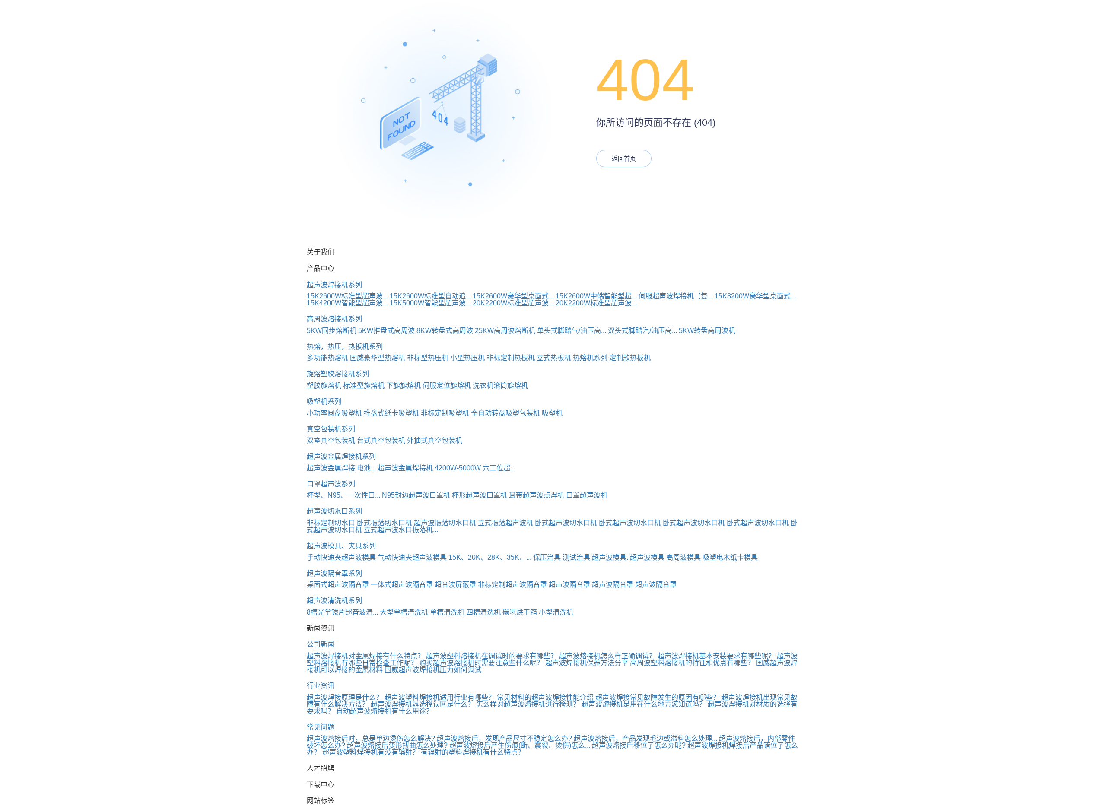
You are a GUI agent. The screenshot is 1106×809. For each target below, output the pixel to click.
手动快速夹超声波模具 (341, 557)
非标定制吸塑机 (445, 413)
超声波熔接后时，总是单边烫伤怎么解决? (371, 738)
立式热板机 (554, 358)
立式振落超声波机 (505, 523)
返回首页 (624, 158)
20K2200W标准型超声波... (513, 303)
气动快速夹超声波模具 (412, 557)
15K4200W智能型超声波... (347, 303)
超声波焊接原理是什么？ (345, 697)
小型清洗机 (556, 612)
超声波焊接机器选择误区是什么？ (422, 704)
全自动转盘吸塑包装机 (505, 413)
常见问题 (320, 727)
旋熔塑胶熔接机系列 (338, 374)
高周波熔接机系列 (334, 319)
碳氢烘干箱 (519, 612)
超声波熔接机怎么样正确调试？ (607, 656)
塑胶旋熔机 (324, 385)
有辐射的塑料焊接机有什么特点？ (472, 752)
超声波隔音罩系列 (334, 573)
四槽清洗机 (483, 612)
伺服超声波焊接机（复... (676, 296)
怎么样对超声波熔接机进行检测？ (528, 704)
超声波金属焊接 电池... (341, 468)
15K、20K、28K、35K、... (489, 557)
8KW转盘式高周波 (444, 330)
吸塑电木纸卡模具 (730, 557)
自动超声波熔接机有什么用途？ (384, 711)
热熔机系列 (590, 358)
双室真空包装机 (331, 440)
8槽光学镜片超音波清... (342, 612)
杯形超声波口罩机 (479, 495)
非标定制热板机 (510, 358)
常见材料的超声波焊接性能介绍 (545, 697)
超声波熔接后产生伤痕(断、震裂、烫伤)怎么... (519, 745)
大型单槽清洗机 (404, 612)
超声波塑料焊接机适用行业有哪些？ (440, 697)
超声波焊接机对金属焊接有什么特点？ (365, 656)
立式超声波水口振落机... (401, 529)
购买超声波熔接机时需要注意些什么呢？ (481, 662)
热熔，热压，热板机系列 (345, 346)
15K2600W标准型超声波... (347, 296)
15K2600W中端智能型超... (596, 296)
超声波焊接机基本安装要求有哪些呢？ (716, 656)
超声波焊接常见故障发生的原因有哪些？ (657, 697)
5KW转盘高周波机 (707, 330)
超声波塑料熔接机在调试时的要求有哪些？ (491, 656)
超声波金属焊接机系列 (341, 456)
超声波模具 (647, 557)
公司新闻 (320, 644)
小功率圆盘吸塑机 (334, 413)
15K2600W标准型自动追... (430, 296)
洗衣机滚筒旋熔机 (500, 385)
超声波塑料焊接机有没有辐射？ (370, 752)
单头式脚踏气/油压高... (571, 330)
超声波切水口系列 (334, 511)
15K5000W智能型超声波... (430, 303)
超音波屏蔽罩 (455, 584)
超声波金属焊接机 (405, 468)
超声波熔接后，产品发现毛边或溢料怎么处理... (645, 738)
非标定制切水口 (331, 523)
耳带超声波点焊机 (536, 495)
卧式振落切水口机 (384, 523)
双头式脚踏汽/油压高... (642, 330)
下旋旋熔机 (403, 385)
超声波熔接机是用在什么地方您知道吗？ (644, 704)
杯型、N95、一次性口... (343, 495)
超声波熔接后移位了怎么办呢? (639, 745)
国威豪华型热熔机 (377, 358)
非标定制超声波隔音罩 (512, 584)
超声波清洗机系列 (334, 600)
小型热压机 (467, 358)
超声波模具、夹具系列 (341, 545)
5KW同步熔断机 (331, 330)
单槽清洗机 (447, 612)
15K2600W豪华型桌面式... (513, 296)
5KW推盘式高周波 (386, 330)
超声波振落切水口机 (445, 523)
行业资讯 (320, 685)
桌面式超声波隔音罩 (338, 584)
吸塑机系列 (324, 401)
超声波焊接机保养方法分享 (586, 662)
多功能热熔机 (327, 358)
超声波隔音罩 (569, 584)
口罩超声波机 (586, 495)
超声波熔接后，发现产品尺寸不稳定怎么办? (504, 738)
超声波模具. (610, 557)
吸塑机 (552, 413)
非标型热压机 (427, 358)
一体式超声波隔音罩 (402, 584)
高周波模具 (683, 557)
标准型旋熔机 (364, 385)
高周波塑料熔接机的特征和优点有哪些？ (692, 662)
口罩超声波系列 (331, 484)
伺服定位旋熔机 (447, 385)
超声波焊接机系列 (334, 285)
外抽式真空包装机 (434, 440)
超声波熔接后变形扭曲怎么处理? (397, 745)
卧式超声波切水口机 (566, 523)
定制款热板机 (630, 358)
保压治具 (547, 557)
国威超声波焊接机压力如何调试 (433, 669)
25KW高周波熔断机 (505, 330)
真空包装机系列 (331, 429)
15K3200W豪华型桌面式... (755, 296)
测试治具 (576, 557)
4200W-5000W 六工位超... (475, 468)
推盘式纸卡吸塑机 (391, 413)
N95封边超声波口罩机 (416, 495)
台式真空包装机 (381, 440)
